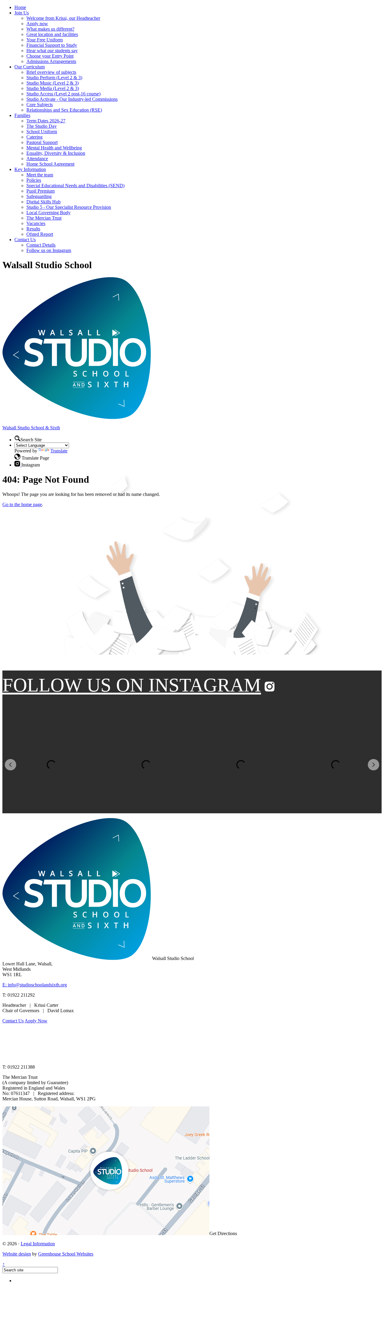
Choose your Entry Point (50, 55)
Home (20, 7)
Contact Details (41, 245)
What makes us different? (50, 29)
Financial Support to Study (51, 45)
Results (33, 228)
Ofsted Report (39, 234)
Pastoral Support (42, 142)
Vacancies (35, 223)
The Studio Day (41, 126)
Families (22, 115)
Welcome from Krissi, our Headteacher (63, 18)
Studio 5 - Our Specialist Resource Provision (68, 207)
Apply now (37, 23)
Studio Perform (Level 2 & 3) (54, 77)
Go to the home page (22, 504)
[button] (17, 457)
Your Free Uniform (44, 39)
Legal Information (38, 1243)
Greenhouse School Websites (65, 1253)
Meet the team (39, 174)
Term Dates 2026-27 (45, 120)
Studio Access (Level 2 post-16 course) (63, 93)
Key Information (30, 169)
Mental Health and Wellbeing (54, 147)
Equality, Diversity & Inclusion (55, 153)
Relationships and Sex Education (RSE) (64, 109)
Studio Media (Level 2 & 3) (52, 88)
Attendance (37, 158)
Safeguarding (39, 196)
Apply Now (36, 1020)
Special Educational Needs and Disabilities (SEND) (75, 185)
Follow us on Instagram (48, 250)
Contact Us (25, 239)
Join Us (21, 12)
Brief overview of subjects (51, 72)
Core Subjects (39, 104)
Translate (59, 450)
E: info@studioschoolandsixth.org (34, 984)
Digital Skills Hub (43, 201)
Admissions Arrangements (51, 61)
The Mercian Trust (44, 217)
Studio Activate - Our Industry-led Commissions (72, 99)
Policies (33, 180)
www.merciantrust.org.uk (108, 1056)
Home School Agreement (50, 163)
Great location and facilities (52, 34)
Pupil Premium (40, 191)
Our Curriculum (29, 66)
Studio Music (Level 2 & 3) (52, 83)
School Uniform (41, 131)
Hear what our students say (52, 50)
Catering (34, 137)
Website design (16, 1253)
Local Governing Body (48, 212)
